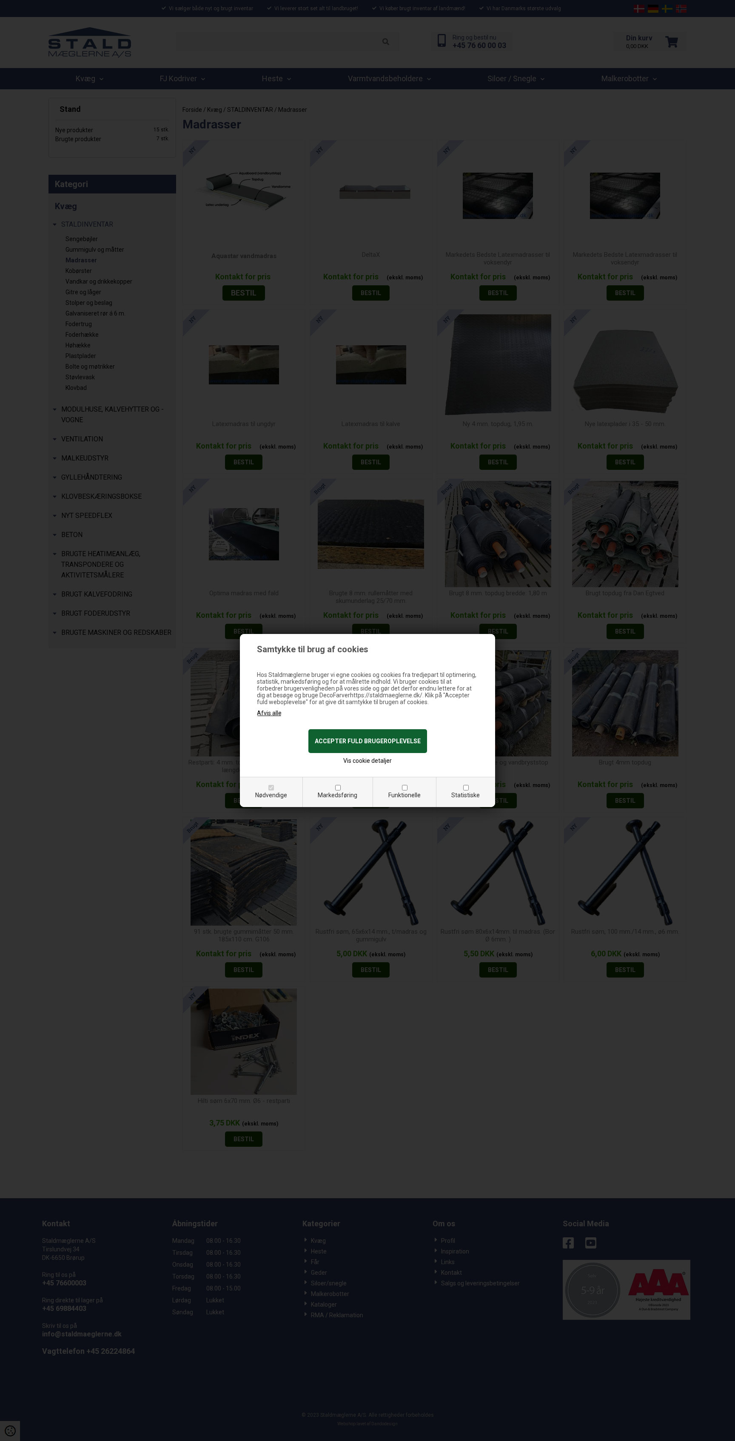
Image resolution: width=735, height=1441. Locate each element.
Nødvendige (271, 795)
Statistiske (465, 795)
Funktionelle (404, 795)
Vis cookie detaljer (367, 760)
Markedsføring (337, 795)
